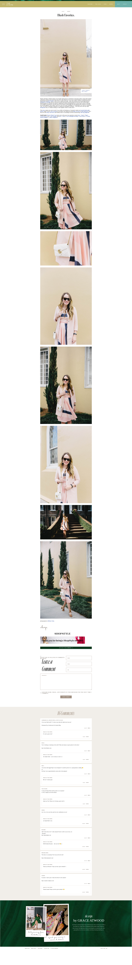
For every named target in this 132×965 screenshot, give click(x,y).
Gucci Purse (83, 127)
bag (83, 91)
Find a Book (97, 4)
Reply (89, 744)
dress (87, 90)
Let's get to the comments (65, 664)
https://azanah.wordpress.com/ (48, 897)
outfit (68, 11)
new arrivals (57, 119)
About (118, 4)
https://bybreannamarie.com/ (48, 874)
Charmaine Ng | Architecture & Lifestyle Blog (51, 742)
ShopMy (110, 4)
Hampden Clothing (59, 104)
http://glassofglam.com (47, 851)
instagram (75, 112)
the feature (61, 102)
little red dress (81, 119)
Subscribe (89, 4)
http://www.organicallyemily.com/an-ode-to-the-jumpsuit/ (56, 787)
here (80, 126)
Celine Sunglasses (53, 129)
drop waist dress (56, 120)
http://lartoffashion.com (47, 764)
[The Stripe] (10, 4)
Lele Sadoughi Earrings (73, 127)
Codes (104, 4)
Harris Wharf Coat (51, 126)
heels (86, 91)
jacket (83, 90)
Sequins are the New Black (51, 809)
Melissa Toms (52, 635)
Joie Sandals (53, 127)
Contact (124, 4)
